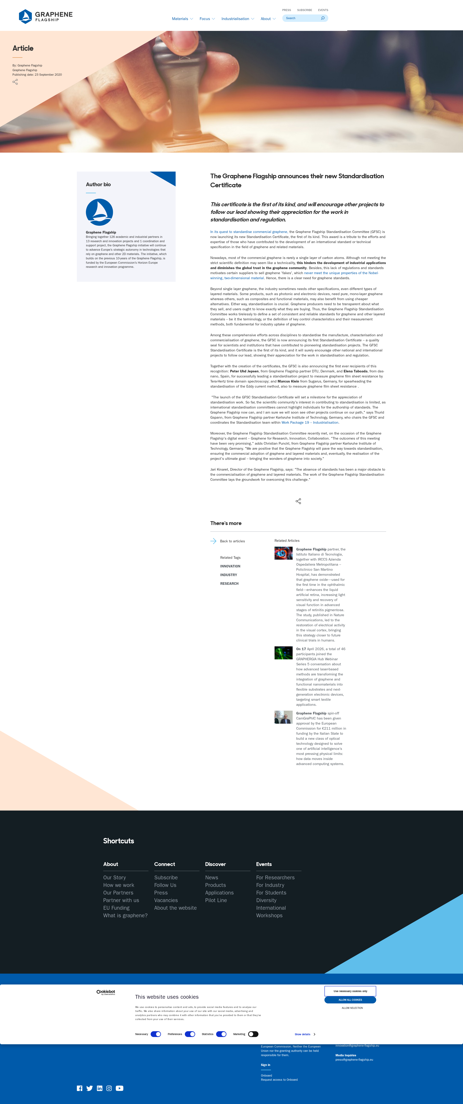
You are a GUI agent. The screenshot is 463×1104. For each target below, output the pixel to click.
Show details (302, 1034)
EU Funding (116, 908)
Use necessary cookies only (350, 991)
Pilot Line (216, 900)
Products (215, 885)
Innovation (230, 566)
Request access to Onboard (279, 1079)
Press (286, 10)
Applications (219, 893)
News (211, 877)
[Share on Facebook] (299, 488)
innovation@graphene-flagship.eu (357, 1045)
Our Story (114, 877)
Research (229, 583)
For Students (271, 893)
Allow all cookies (350, 999)
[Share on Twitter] (286, 493)
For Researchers (275, 877)
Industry (228, 575)
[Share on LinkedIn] (311, 493)
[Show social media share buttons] (298, 501)
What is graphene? (125, 915)
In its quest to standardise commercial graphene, (249, 232)
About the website (175, 908)
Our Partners (118, 893)
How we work (118, 885)
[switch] (190, 1034)
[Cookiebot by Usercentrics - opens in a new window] (106, 992)
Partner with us (121, 900)
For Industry (270, 885)
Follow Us (165, 885)
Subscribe (304, 10)
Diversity (266, 900)
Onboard (266, 1075)
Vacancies (166, 900)
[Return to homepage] (50, 17)
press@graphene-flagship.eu (354, 1059)
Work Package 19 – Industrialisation (310, 422)
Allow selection (352, 1008)
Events (323, 10)
